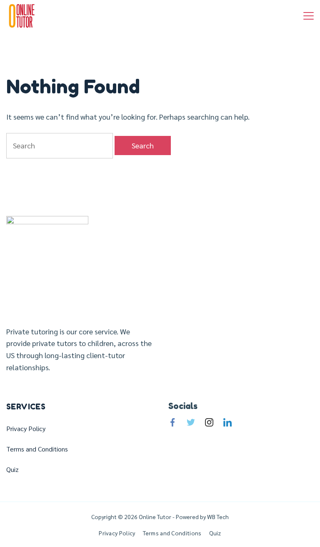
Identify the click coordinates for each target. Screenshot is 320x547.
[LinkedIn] (227, 422)
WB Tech (217, 516)
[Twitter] (191, 422)
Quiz (12, 469)
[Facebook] (172, 422)
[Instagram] (209, 422)
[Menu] (308, 16)
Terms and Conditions (37, 449)
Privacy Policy (25, 428)
